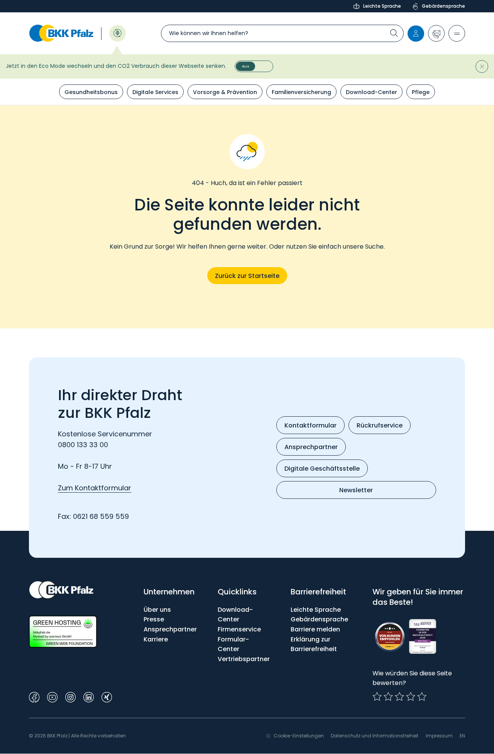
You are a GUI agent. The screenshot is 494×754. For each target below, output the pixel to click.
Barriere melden (315, 629)
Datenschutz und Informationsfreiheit (374, 735)
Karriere (156, 639)
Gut (399, 696)
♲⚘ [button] (117, 32)
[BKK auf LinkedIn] (88, 696)
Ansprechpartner (170, 629)
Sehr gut (421, 696)
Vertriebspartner (244, 659)
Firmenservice (239, 629)
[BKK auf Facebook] (34, 696)
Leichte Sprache (382, 6)
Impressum (439, 735)
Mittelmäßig (388, 696)
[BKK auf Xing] (107, 696)
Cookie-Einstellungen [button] (299, 735)
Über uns (157, 609)
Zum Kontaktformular (94, 488)
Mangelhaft (377, 696)
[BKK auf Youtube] (52, 696)
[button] (436, 33)
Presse (154, 619)
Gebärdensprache (443, 6)
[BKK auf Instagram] (70, 696)
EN (462, 735)
